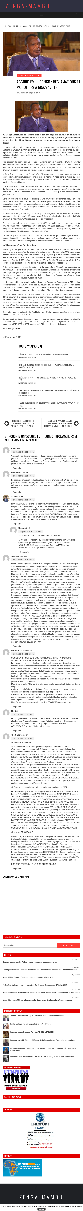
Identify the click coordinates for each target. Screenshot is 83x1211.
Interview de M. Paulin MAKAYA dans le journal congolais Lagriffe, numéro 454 (42, 1056)
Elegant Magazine (51, 1207)
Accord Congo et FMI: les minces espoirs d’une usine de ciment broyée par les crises (48, 404)
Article (20, 75)
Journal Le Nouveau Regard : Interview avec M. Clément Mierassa (37, 1015)
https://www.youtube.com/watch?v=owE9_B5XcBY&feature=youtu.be (41, 702)
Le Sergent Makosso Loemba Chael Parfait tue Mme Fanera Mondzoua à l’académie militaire (46, 366)
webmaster (23, 93)
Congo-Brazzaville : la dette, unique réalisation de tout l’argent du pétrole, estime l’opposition (43, 1049)
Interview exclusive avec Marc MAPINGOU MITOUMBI (31, 1032)
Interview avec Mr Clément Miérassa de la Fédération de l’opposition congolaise (42, 1040)
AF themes (65, 1207)
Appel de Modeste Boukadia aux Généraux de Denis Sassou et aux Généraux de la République (48, 391)
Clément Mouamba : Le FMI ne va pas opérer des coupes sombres (43, 354)
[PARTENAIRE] (41, 1131)
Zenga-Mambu (28, 6)
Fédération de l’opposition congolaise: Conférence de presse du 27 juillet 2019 (47, 378)
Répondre (17, 468)
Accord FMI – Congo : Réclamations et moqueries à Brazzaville (28, 977)
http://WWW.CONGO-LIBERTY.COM (64, 772)
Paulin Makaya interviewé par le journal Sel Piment (30, 1024)
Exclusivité (29, 75)
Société (37, 75)
